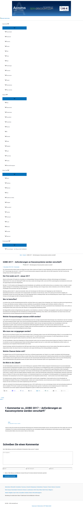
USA (7, 51)
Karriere (8, 126)
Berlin (7, 178)
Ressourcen (9, 75)
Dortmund (8, 217)
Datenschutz (9, 107)
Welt (7, 60)
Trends (7, 160)
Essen (7, 221)
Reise (46, 489)
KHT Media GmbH (47, 506)
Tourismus (8, 155)
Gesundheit (8, 117)
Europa (7, 46)
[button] (8, 24)
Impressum (34, 506)
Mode (7, 141)
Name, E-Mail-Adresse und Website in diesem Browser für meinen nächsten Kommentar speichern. (26, 473)
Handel (7, 80)
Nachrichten (4, 24)
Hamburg (8, 183)
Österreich (8, 36)
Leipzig (8, 212)
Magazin (4, 94)
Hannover (8, 236)
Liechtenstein (30, 489)
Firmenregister (5, 241)
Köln (7, 192)
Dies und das (9, 89)
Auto (7, 102)
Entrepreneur (9, 112)
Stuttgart (8, 202)
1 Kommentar (16, 267)
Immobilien (8, 122)
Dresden (8, 231)
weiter (2, 399)
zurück (2, 397)
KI (6, 131)
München (8, 188)
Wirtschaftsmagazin (10, 165)
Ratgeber (8, 146)
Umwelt (28, 487)
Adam (9, 422)
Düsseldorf (8, 207)
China (7, 56)
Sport (7, 151)
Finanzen (8, 70)
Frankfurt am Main (10, 197)
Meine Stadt (5, 170)
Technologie (9, 65)
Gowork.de (58, 487)
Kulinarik (8, 136)
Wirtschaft (13, 487)
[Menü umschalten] (14, 27)
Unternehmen (9, 85)
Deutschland (9, 31)
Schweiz (8, 41)
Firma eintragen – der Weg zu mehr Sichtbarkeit (16, 249)
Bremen (8, 226)
